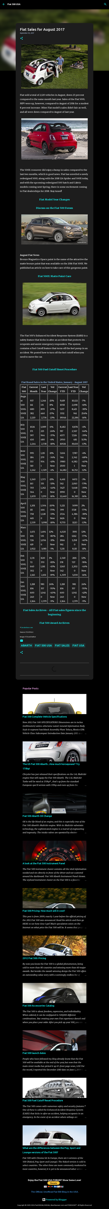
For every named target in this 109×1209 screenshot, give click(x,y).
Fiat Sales (62, 645)
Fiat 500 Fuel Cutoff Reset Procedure (43, 1100)
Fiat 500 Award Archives (54, 622)
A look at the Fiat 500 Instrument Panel (44, 863)
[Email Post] (21, 641)
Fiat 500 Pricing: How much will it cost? (44, 910)
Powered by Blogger (56, 1199)
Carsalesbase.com (27, 627)
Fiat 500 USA (13, 4)
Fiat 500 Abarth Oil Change (37, 816)
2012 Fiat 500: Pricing (34, 958)
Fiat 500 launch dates (34, 1053)
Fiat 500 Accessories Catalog (38, 1005)
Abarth (26, 645)
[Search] (105, 4)
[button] (21, 38)
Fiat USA (78, 645)
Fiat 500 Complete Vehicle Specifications (45, 716)
